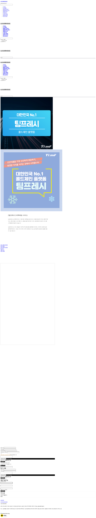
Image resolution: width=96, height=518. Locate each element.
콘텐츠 (4, 6)
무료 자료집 (5, 33)
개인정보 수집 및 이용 (5, 454)
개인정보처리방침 (4, 501)
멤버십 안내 (5, 15)
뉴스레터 (5, 8)
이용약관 (2, 500)
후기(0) (2, 248)
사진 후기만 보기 (6, 462)
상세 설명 (3, 246)
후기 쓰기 (3, 465)
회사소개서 (5, 16)
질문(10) (2, 249)
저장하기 (3, 461)
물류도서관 (5, 11)
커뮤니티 (5, 12)
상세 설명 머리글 (4, 244)
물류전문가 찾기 (6, 10)
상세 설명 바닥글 (4, 247)
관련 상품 (3, 251)
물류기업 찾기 (5, 9)
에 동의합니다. (9, 454)
